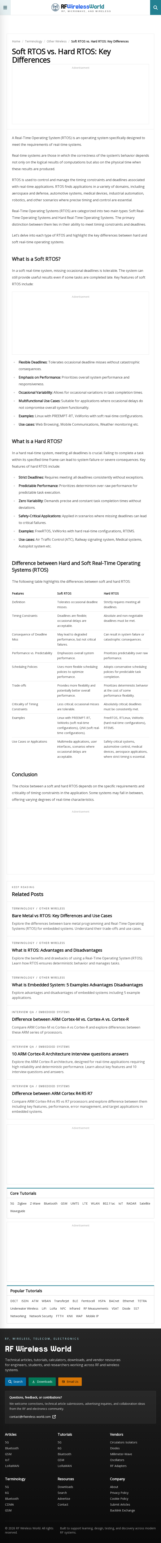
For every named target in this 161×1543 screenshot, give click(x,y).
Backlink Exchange (122, 1510)
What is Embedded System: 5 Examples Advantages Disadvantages (77, 985)
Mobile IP (92, 1316)
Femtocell (88, 1301)
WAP (79, 1316)
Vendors (116, 1434)
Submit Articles (120, 1504)
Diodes (115, 1448)
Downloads (65, 1487)
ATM (35, 1301)
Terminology (33, 41)
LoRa (53, 1308)
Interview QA (23, 1012)
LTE (85, 1203)
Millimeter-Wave (121, 1454)
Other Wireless (57, 41)
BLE (75, 1301)
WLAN (95, 1203)
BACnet (114, 1301)
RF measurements (95, 1308)
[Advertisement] (80, 96)
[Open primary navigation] (5, 7)
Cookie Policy (119, 1499)
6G (59, 1448)
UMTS (75, 1203)
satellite (145, 1203)
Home (16, 41)
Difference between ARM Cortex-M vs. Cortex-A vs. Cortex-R (70, 1019)
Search (62, 1493)
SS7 (136, 1308)
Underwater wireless (24, 1308)
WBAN (46, 1301)
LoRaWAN (12, 1466)
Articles (11, 1434)
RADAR (131, 1203)
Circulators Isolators (123, 1442)
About (114, 1487)
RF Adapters (118, 1466)
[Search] (155, 7)
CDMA (9, 1504)
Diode (126, 1308)
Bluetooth (50, 1203)
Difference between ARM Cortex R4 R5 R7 (52, 1093)
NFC (63, 1308)
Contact (63, 1504)
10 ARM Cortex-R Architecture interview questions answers (70, 1054)
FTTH (60, 1316)
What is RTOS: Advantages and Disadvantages (57, 950)
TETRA (142, 1301)
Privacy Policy (119, 1493)
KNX (70, 1316)
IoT (120, 1203)
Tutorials (65, 1434)
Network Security (41, 1316)
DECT (14, 1301)
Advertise (64, 1499)
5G (12, 1203)
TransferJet (61, 1301)
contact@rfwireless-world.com (30, 1417)
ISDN (25, 1301)
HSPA (102, 1301)
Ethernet (128, 1301)
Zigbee (22, 1203)
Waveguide (17, 1211)
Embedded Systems (54, 1012)
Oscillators (117, 1460)
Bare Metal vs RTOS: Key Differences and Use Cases (62, 915)
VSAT (115, 1308)
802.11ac (109, 1203)
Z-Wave (35, 1203)
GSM (64, 1203)
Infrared (74, 1308)
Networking (18, 1316)
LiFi (44, 1308)
